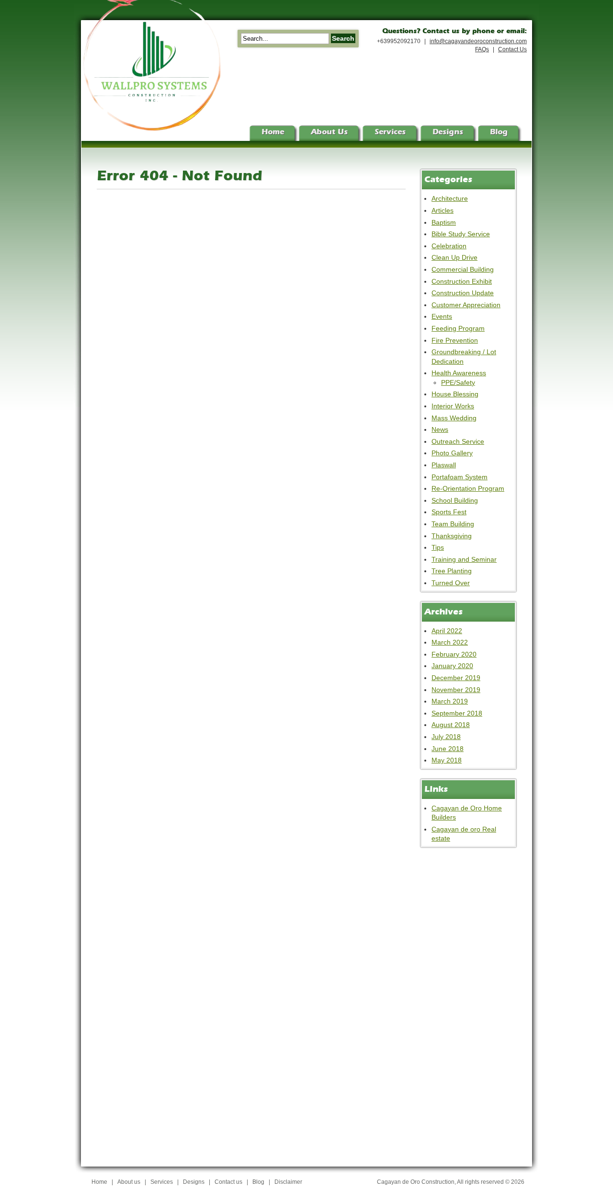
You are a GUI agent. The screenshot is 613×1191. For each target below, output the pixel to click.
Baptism (443, 222)
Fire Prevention (454, 340)
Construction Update (462, 293)
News (439, 429)
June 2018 (447, 748)
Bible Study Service (460, 234)
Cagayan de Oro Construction (415, 1182)
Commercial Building (462, 269)
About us (128, 1182)
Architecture (449, 198)
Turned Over (450, 583)
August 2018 (450, 724)
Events (441, 316)
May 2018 (446, 760)
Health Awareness (458, 373)
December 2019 (455, 678)
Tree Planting (451, 571)
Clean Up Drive (454, 257)
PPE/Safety (458, 382)
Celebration (448, 246)
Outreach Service (457, 441)
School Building (454, 500)
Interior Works (452, 406)
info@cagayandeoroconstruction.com (478, 41)
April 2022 (446, 631)
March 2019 (449, 701)
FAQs (482, 49)
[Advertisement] (458, 1001)
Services (161, 1182)
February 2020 (454, 654)
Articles (442, 210)
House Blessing (454, 394)
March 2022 (449, 642)
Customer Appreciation (465, 305)
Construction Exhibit (461, 281)
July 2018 (446, 736)
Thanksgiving (451, 536)
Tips (437, 547)
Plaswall (443, 465)
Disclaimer (288, 1182)
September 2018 (456, 713)
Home (99, 1182)
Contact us (228, 1182)
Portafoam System (459, 477)
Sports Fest (448, 512)
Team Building (452, 524)
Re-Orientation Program (467, 488)
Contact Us (512, 49)
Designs (193, 1182)
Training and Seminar (464, 559)
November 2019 (455, 690)
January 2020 (452, 666)
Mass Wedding (454, 418)
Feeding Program (458, 328)
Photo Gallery (452, 453)
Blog (258, 1182)
